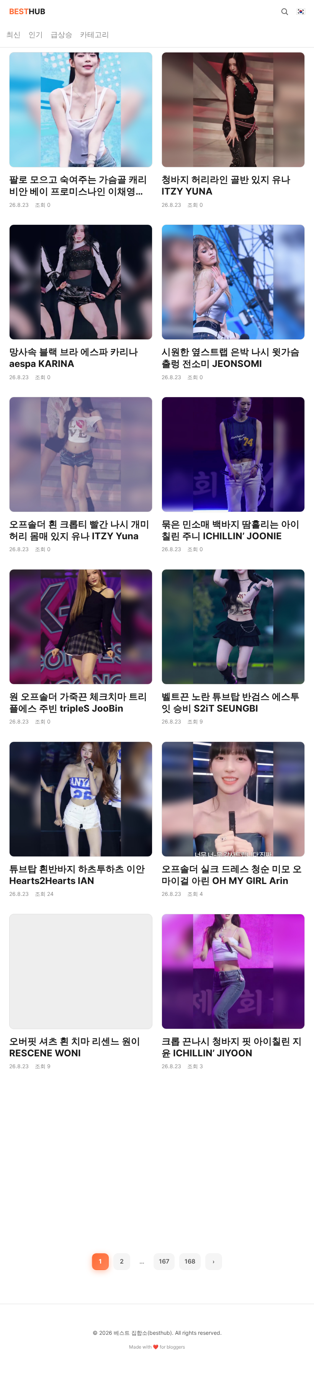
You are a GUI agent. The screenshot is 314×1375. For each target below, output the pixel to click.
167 (164, 1261)
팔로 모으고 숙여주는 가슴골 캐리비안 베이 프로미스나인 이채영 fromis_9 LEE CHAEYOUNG (78, 191)
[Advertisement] (157, 1138)
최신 (13, 34)
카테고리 (94, 34)
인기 (35, 34)
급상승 (61, 34)
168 (190, 1261)
